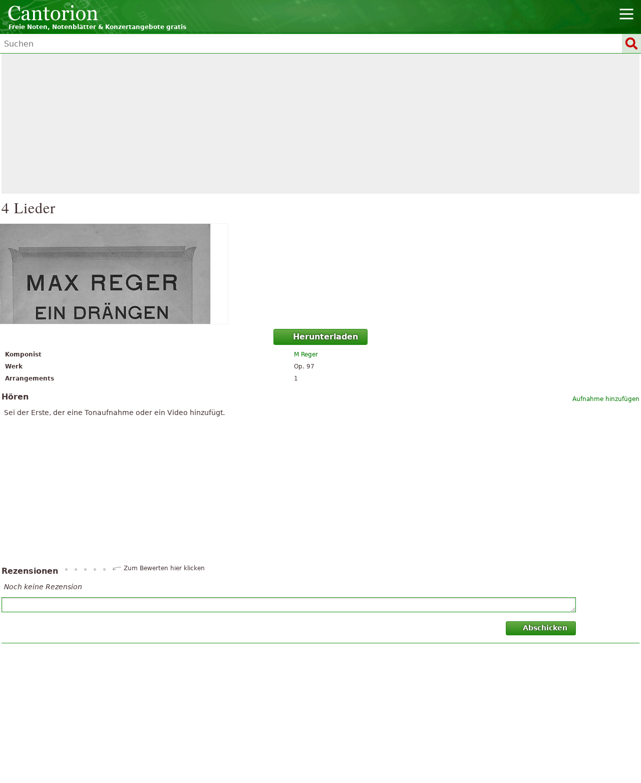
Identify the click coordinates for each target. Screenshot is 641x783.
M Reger (306, 354)
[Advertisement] (320, 124)
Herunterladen (325, 336)
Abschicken (545, 628)
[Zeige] (320, 274)
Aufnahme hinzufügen (605, 399)
